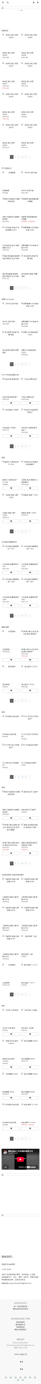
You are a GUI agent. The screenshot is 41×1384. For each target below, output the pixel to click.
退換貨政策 (20, 1327)
